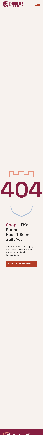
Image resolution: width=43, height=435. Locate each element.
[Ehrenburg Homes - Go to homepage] (13, 4)
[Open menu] (37, 4)
